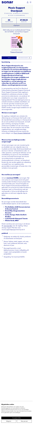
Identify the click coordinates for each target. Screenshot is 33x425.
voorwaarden (8, 226)
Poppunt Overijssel (16, 52)
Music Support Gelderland (22, 133)
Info (9, 57)
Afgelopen (16, 25)
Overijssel (9, 13)
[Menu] (30, 2)
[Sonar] (7, 2)
